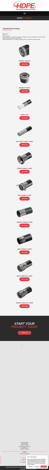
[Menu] (24, 13)
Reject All (37, 466)
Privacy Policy (23, 468)
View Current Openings (24, 453)
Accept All (44, 466)
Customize (30, 466)
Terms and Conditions (31, 468)
